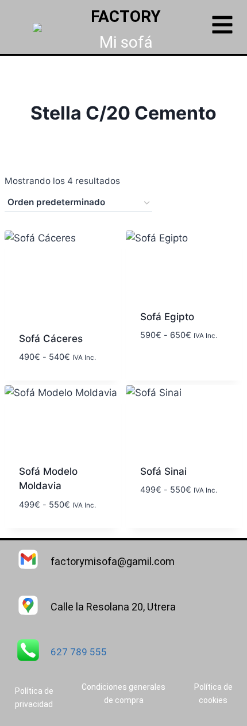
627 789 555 (79, 652)
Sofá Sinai (163, 471)
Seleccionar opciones (170, 361)
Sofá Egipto (167, 316)
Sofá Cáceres (51, 338)
